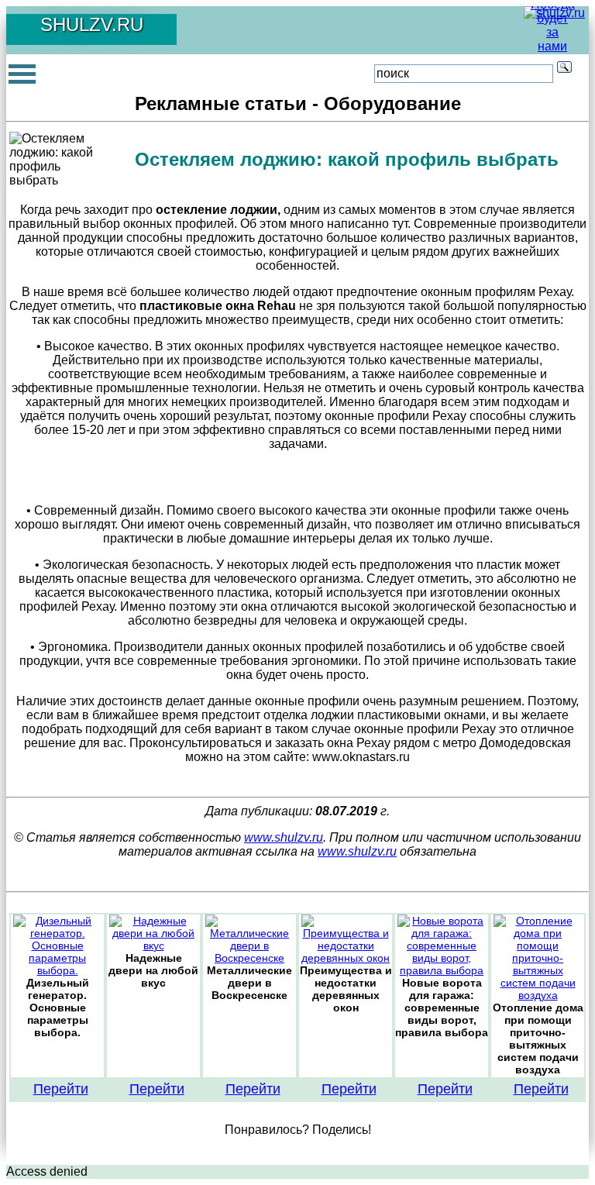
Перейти (60, 1089)
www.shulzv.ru (283, 837)
